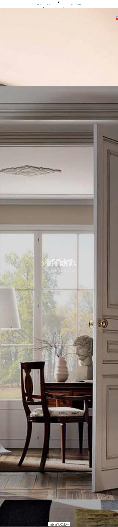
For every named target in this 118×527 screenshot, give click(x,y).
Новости (82, 7)
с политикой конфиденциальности (60, 525)
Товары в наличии (67, 7)
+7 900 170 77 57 (78, 4)
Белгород (74, 2)
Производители (58, 7)
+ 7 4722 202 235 (70, 4)
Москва (43, 2)
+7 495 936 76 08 (47, 4)
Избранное (75, 7)
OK (68, 525)
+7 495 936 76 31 (40, 4)
